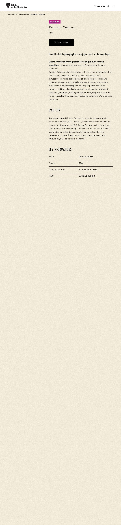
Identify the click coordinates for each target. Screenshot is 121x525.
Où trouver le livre (61, 42)
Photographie (24, 14)
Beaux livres (12, 14)
